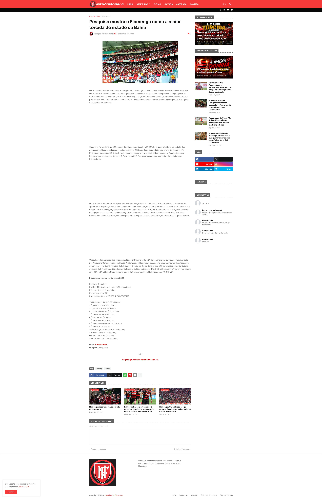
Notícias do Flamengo (114, 495)
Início (130, 4)
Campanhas (142, 4)
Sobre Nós (181, 4)
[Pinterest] (130, 375)
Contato (194, 4)
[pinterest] (232, 10)
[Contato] (204, 174)
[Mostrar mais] (140, 375)
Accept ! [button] (11, 492)
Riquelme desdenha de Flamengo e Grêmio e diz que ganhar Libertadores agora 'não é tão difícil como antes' (219, 138)
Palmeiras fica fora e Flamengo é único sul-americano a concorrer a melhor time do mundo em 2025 (139, 409)
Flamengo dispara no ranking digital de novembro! (104, 408)
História (169, 4)
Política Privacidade (209, 495)
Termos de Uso (226, 495)
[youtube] (228, 10)
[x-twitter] (224, 10)
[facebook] (220, 10)
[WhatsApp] (125, 375)
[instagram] (223, 164)
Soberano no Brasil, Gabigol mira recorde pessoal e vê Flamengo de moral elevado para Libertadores (220, 105)
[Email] (135, 375)
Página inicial (94, 16)
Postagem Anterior (98, 449)
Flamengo (106, 16)
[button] (224, 4)
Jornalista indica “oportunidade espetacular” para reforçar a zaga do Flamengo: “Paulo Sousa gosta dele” (221, 87)
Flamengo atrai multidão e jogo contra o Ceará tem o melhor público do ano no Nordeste (175, 409)
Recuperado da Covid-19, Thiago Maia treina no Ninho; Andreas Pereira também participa (220, 121)
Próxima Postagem (182, 449)
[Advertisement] (140, 125)
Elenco (157, 4)
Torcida (107, 369)
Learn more (24, 486)
